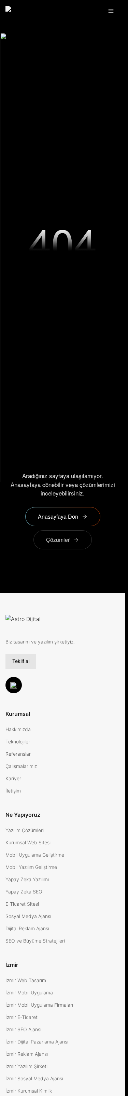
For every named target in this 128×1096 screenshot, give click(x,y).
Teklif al (20, 661)
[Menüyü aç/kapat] (112, 10)
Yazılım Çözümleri (24, 830)
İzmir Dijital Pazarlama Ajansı (36, 1042)
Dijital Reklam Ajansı (27, 928)
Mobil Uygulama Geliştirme (34, 855)
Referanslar (18, 754)
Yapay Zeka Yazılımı (27, 879)
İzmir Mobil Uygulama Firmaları (39, 1005)
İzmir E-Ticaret (21, 1017)
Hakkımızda (18, 729)
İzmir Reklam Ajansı (26, 1054)
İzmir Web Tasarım (25, 980)
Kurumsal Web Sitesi (28, 842)
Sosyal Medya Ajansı (28, 916)
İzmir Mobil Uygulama (29, 992)
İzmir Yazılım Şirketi (26, 1066)
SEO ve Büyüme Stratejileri (35, 941)
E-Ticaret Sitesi (22, 904)
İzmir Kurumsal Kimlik (28, 1091)
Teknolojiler (17, 741)
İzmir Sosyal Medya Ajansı (34, 1078)
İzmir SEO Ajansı (23, 1029)
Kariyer (13, 778)
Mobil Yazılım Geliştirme (31, 867)
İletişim (13, 791)
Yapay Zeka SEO (23, 891)
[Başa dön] (13, 685)
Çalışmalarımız (21, 766)
